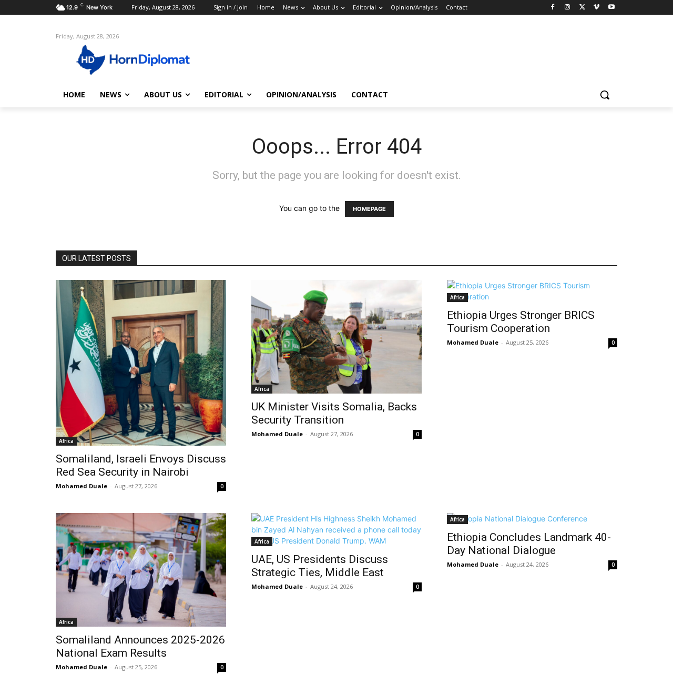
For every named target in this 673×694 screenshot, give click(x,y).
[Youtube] (611, 8)
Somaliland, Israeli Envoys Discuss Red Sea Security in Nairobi (141, 465)
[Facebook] (553, 8)
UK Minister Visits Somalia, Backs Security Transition (334, 413)
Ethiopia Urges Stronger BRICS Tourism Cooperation (521, 322)
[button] (604, 94)
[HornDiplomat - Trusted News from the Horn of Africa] (140, 59)
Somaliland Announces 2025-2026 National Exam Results (140, 646)
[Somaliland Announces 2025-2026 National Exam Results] (141, 570)
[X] (582, 8)
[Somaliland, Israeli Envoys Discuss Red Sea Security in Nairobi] (141, 363)
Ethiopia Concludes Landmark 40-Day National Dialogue (529, 544)
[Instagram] (568, 8)
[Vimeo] (596, 8)
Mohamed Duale (81, 486)
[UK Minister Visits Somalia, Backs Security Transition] (336, 337)
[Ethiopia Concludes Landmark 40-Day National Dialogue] (532, 518)
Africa (66, 441)
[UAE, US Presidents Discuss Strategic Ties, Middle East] (336, 529)
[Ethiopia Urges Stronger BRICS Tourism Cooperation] (532, 291)
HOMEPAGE (369, 209)
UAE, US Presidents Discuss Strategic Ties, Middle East (319, 566)
